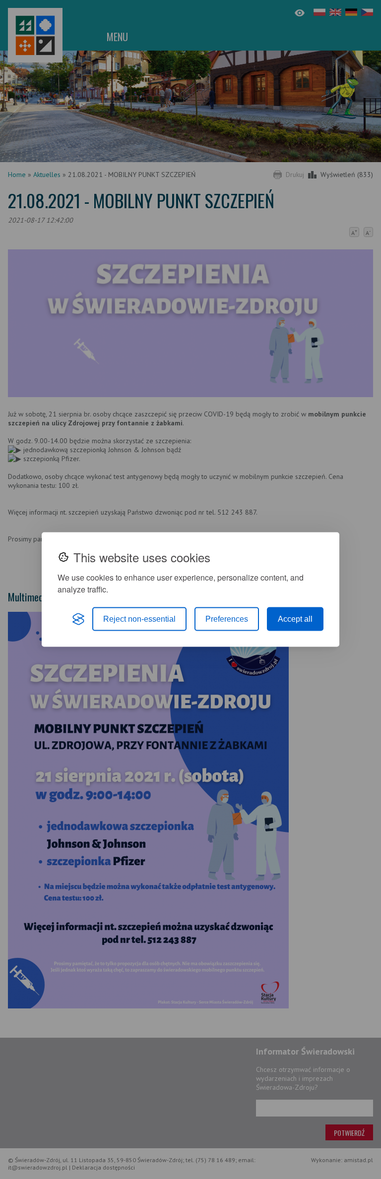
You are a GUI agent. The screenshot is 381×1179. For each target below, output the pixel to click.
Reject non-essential (139, 619)
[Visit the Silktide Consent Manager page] (78, 619)
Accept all (295, 619)
